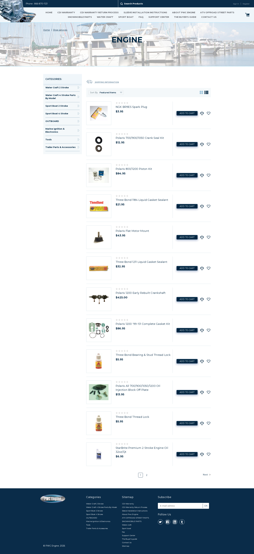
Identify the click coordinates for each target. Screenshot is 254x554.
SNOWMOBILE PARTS (80, 17)
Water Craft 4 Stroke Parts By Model (60, 97)
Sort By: (94, 92)
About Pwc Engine (183, 12)
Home (49, 12)
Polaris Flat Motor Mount (132, 231)
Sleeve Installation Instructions (145, 12)
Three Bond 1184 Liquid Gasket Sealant (142, 200)
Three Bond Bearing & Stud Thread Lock (143, 355)
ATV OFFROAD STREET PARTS (217, 12)
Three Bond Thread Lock (132, 417)
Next (205, 474)
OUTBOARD (52, 121)
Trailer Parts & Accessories (60, 147)
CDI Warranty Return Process (99, 12)
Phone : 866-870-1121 (37, 3)
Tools (48, 139)
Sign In (236, 4)
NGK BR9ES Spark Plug (131, 107)
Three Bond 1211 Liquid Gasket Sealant (141, 262)
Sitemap (125, 546)
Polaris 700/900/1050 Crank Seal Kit (140, 138)
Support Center (158, 17)
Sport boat (126, 17)
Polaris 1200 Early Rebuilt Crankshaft (141, 293)
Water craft (105, 17)
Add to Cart (187, 113)
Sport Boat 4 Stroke (56, 113)
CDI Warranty (66, 12)
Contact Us (209, 17)
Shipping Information (106, 82)
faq (141, 17)
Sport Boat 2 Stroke (56, 106)
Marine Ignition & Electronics (55, 130)
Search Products (133, 3)
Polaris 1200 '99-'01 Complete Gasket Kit (143, 324)
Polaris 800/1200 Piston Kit (134, 169)
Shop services (60, 30)
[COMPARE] (202, 113)
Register (246, 4)
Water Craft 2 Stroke (57, 87)
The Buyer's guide (185, 17)
